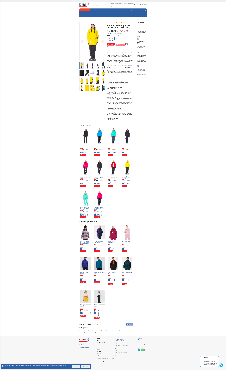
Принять (76, 366)
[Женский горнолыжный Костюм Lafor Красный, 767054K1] (113, 167)
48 (116, 38)
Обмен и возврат (101, 345)
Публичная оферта (101, 356)
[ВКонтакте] (138, 339)
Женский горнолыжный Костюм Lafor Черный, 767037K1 (84, 146)
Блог (98, 340)
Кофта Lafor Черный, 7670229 (112, 273)
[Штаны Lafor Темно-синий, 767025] (99, 296)
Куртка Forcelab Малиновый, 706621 (112, 242)
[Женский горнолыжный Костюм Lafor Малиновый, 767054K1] (99, 198)
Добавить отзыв (130, 324)
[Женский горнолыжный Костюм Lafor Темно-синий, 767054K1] (127, 135)
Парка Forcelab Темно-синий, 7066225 (98, 242)
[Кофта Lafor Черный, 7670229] (113, 263)
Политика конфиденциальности (104, 361)
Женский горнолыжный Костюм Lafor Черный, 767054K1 (98, 177)
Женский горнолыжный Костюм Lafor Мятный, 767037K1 (112, 146)
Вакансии (99, 349)
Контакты (111, 0)
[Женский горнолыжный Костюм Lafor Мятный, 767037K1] (113, 135)
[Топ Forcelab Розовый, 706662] (127, 232)
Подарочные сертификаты (119, 0)
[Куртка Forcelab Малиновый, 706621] (113, 232)
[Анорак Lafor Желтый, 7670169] (85, 296)
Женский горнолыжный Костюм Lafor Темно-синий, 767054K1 (127, 146)
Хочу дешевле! (110, 33)
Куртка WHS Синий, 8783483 (84, 273)
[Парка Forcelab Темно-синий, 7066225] (99, 232)
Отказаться (85, 366)
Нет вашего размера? (111, 40)
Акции (98, 0)
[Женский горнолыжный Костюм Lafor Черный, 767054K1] (99, 167)
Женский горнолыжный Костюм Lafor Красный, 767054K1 (112, 177)
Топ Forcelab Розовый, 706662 (126, 242)
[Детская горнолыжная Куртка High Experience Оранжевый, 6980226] (85, 232)
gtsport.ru (6, 365)
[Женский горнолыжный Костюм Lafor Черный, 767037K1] (85, 135)
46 (112, 38)
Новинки (85, 0)
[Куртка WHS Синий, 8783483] (85, 263)
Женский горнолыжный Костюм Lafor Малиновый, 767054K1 (99, 208)
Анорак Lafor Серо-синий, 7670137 (99, 273)
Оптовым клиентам (104, 0)
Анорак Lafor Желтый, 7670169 (84, 306)
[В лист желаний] (127, 44)
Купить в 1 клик (120, 44)
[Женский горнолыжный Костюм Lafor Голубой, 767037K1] (99, 135)
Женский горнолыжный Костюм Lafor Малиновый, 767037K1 (85, 177)
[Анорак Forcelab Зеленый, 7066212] (127, 263)
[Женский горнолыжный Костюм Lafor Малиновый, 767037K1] (85, 167)
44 (109, 38)
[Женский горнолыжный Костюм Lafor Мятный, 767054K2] (85, 198)
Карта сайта (99, 353)
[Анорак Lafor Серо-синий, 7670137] (99, 263)
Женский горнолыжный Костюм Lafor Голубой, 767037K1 (98, 146)
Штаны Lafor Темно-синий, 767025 (99, 306)
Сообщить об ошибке (84, 347)
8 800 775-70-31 (128, 5)
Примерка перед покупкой (112, 46)
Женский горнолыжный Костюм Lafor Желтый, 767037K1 (126, 177)
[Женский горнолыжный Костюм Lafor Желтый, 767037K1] (127, 167)
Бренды (98, 347)
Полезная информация (102, 344)
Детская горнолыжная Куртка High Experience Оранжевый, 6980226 (84, 242)
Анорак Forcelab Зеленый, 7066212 (127, 273)
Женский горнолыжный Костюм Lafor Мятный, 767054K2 (84, 208)
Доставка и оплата (92, 0)
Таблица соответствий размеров (117, 35)
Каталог (80, 0)
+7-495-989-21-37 (115, 5)
